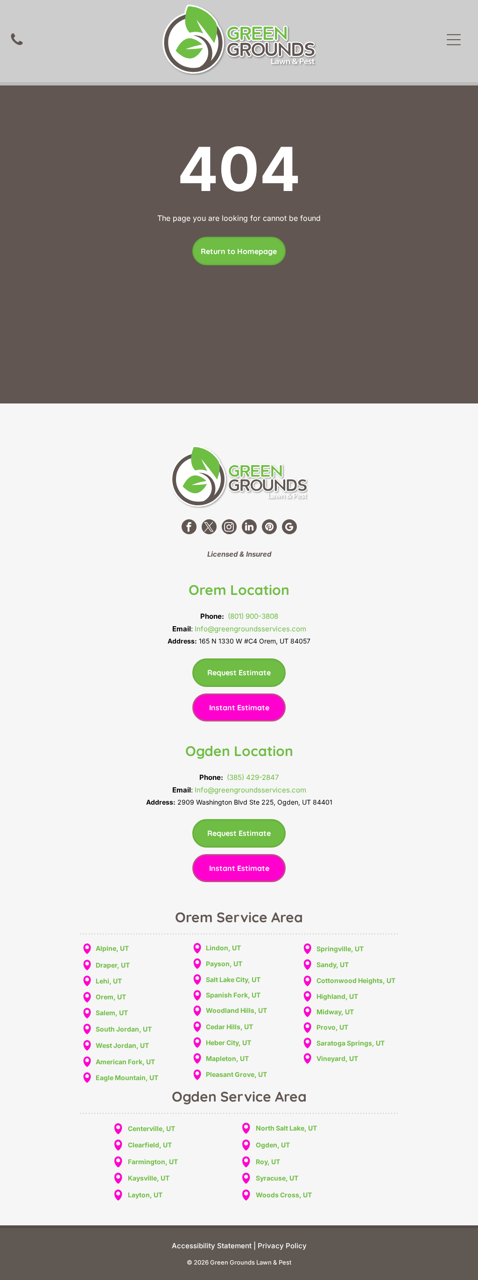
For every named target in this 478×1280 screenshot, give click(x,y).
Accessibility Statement (212, 1245)
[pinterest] (269, 528)
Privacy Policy (282, 1245)
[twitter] (209, 528)
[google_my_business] (289, 528)
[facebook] (189, 528)
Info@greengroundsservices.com (250, 628)
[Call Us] (16, 44)
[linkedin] (249, 528)
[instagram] (229, 528)
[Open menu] (454, 40)
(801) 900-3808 (253, 616)
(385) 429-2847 (253, 777)
